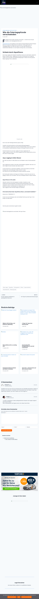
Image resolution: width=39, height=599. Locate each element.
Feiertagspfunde (17, 287)
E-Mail (15, 427)
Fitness (22, 287)
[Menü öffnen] (37, 2)
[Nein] (37, 596)
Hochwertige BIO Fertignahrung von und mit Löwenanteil (28, 346)
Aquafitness (11, 287)
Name (3, 427)
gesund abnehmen (27, 287)
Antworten (35, 384)
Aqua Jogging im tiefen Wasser (11, 439)
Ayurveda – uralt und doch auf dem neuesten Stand (29, 368)
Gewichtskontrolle (6, 43)
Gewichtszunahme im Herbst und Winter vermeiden (9, 368)
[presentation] (10, 315)
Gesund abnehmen (6, 30)
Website (28, 427)
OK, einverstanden (12, 596)
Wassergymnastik (13, 289)
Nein (19, 596)
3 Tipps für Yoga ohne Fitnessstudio (27, 324)
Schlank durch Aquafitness (9, 438)
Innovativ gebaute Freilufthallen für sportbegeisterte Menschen (7, 296)
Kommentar (3, 412)
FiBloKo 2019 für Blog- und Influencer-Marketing (9, 324)
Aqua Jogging (5, 287)
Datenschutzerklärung (26, 596)
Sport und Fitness (13, 30)
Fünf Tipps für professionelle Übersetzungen (29, 296)
